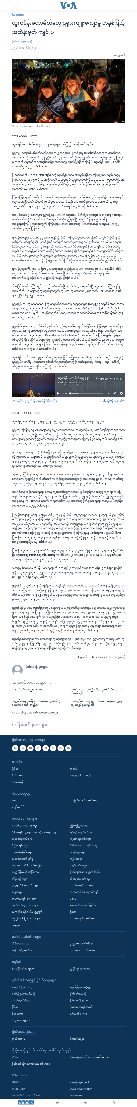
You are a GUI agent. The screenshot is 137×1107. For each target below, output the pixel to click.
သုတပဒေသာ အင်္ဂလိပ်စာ (82, 950)
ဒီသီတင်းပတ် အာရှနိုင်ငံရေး (84, 845)
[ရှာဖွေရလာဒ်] (114, 1103)
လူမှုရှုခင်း (17, 925)
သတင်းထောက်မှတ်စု (22, 858)
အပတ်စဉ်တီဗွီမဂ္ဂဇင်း (22, 1000)
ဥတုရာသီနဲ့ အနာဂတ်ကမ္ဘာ (25, 885)
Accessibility (76, 1095)
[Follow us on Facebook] (15, 748)
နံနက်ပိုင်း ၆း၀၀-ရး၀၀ (23, 968)
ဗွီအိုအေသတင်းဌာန (71, 382)
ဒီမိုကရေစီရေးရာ (20, 845)
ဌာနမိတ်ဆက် (18, 1038)
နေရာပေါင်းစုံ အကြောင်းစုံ (83, 905)
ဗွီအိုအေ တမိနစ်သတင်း (81, 1007)
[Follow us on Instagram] (38, 748)
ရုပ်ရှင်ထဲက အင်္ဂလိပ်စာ (81, 943)
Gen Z (73, 898)
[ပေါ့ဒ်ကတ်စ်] (60, 748)
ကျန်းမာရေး (76, 858)
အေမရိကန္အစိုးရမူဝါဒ (80, 1082)
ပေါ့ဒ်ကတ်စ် (18, 807)
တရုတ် (73, 769)
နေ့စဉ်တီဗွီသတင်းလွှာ (22, 987)
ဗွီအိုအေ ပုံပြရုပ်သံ (79, 1000)
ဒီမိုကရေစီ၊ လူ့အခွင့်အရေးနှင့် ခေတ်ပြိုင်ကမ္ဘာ (34, 832)
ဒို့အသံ (73, 912)
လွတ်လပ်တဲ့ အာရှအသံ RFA (26, 1095)
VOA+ (15, 1057)
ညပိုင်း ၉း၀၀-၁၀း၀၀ (80, 968)
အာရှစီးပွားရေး (77, 852)
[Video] (58, 1103)
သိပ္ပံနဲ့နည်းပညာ (20, 878)
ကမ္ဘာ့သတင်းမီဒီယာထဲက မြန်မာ (27, 865)
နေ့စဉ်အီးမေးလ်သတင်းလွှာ (83, 800)
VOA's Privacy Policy (81, 1089)
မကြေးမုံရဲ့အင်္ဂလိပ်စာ (22, 950)
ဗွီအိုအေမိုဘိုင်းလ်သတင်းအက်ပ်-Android (90, 1057)
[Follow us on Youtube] (30, 748)
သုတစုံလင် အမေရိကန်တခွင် (84, 892)
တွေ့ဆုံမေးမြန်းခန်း (21, 1020)
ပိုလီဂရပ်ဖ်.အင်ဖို (78, 994)
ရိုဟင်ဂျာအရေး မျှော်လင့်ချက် (85, 872)
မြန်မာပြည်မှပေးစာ (79, 825)
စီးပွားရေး (17, 892)
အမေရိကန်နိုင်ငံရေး (22, 852)
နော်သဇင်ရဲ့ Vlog (78, 1013)
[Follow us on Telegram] (45, 748)
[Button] (119, 55)
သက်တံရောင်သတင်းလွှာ (82, 918)
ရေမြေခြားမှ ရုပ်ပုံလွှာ (80, 987)
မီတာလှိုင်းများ (77, 1038)
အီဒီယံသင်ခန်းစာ (20, 943)
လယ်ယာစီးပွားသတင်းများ (25, 905)
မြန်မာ (15, 769)
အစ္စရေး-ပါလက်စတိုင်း (81, 775)
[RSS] (53, 748)
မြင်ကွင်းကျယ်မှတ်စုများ (82, 832)
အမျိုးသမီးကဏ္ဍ (78, 865)
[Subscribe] (68, 748)
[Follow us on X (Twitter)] (23, 748)
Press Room (18, 1089)
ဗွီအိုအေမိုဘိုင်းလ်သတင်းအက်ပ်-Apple (31, 1064)
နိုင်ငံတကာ (18, 14)
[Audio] (86, 1103)
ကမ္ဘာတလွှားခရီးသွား (80, 839)
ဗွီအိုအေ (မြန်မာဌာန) (22, 41)
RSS (14, 800)
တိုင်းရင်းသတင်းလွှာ (80, 878)
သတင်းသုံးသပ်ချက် (22, 839)
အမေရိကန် (17, 782)
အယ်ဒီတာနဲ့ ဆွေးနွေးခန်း (24, 825)
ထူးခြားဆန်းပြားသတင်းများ (26, 918)
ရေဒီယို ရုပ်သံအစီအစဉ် (23, 994)
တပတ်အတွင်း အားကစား (24, 898)
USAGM (16, 1082)
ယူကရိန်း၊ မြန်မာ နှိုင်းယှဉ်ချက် (27, 912)
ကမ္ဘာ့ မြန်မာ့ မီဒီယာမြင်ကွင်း (26, 872)
